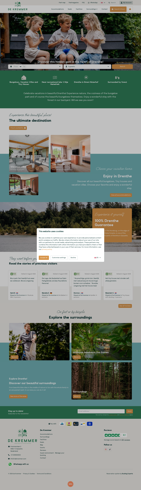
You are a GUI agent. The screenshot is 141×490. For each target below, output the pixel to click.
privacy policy (47, 249)
